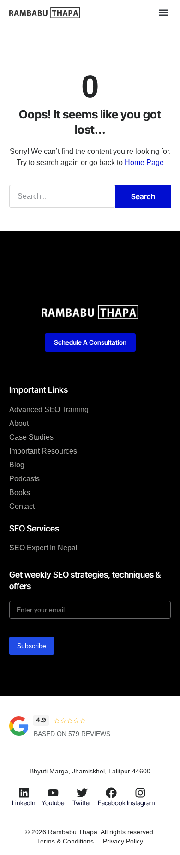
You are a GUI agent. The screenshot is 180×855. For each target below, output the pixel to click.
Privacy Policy (123, 841)
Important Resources (43, 451)
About (19, 423)
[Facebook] (111, 792)
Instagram (141, 803)
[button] (163, 12)
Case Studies (31, 437)
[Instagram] (140, 792)
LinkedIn (24, 803)
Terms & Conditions (65, 841)
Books (19, 492)
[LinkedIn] (24, 792)
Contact (22, 506)
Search (143, 196)
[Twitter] (82, 792)
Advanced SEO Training (49, 409)
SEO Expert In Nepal (43, 548)
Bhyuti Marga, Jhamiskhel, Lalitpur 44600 (90, 771)
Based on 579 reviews (72, 733)
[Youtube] (53, 792)
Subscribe (31, 645)
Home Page (144, 162)
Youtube (53, 803)
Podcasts (24, 479)
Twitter (81, 803)
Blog (16, 465)
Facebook (112, 803)
